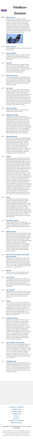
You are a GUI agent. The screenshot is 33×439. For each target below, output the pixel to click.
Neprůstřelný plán (11, 136)
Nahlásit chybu (16, 409)
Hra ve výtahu (10, 290)
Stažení (8, 156)
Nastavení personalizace (16, 420)
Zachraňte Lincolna (12, 220)
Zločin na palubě (11, 108)
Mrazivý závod (10, 17)
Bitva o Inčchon (11, 46)
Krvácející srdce (11, 361)
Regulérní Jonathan (12, 115)
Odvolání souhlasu (16, 422)
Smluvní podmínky (16, 411)
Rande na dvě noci (12, 75)
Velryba (8, 301)
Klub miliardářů (11, 53)
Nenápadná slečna (12, 318)
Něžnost (8, 270)
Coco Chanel (10, 277)
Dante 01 (9, 63)
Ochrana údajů (16, 413)
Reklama (16, 416)
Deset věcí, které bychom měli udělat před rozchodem (17, 255)
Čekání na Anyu (11, 231)
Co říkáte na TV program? (16, 407)
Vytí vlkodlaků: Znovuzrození (15, 342)
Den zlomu (9, 88)
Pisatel (8, 197)
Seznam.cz (16, 418)
